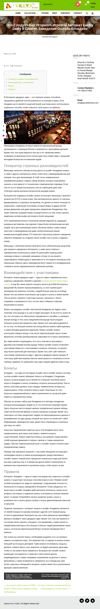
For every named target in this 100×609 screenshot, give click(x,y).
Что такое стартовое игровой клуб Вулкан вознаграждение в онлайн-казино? (55, 576)
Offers (45, 13)
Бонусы (11, 86)
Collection (29, 13)
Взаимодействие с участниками (21, 82)
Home (18, 13)
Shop (54, 13)
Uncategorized (18, 66)
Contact (78, 13)
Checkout (65, 13)
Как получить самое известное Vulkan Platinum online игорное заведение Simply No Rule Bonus (19, 576)
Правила (11, 89)
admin (8, 66)
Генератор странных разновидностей (23, 79)
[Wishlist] (78, 4)
